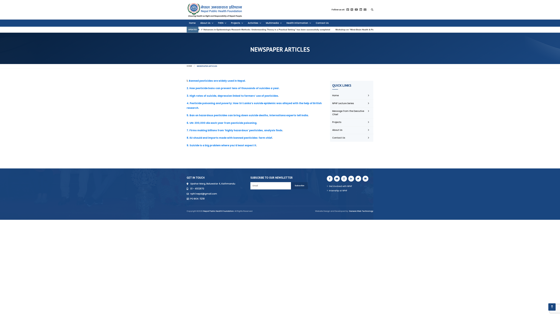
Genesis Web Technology (361, 211)
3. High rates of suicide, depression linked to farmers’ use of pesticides (232, 96)
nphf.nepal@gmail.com (203, 193)
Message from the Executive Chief (348, 113)
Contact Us (322, 22)
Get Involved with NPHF (340, 186)
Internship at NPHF (338, 190)
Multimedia (272, 22)
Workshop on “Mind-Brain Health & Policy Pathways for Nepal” (339, 29)
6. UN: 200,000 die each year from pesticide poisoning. (222, 123)
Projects (235, 22)
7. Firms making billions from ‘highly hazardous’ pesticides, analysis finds (234, 130)
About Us (205, 22)
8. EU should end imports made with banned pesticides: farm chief (229, 138)
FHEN (220, 22)
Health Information (297, 22)
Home (192, 22)
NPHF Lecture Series (343, 103)
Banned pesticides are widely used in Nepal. (217, 81)
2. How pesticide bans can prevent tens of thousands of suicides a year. (233, 88)
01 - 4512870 (197, 188)
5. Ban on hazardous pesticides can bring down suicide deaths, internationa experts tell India (247, 115)
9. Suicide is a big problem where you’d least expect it (221, 145)
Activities (253, 22)
